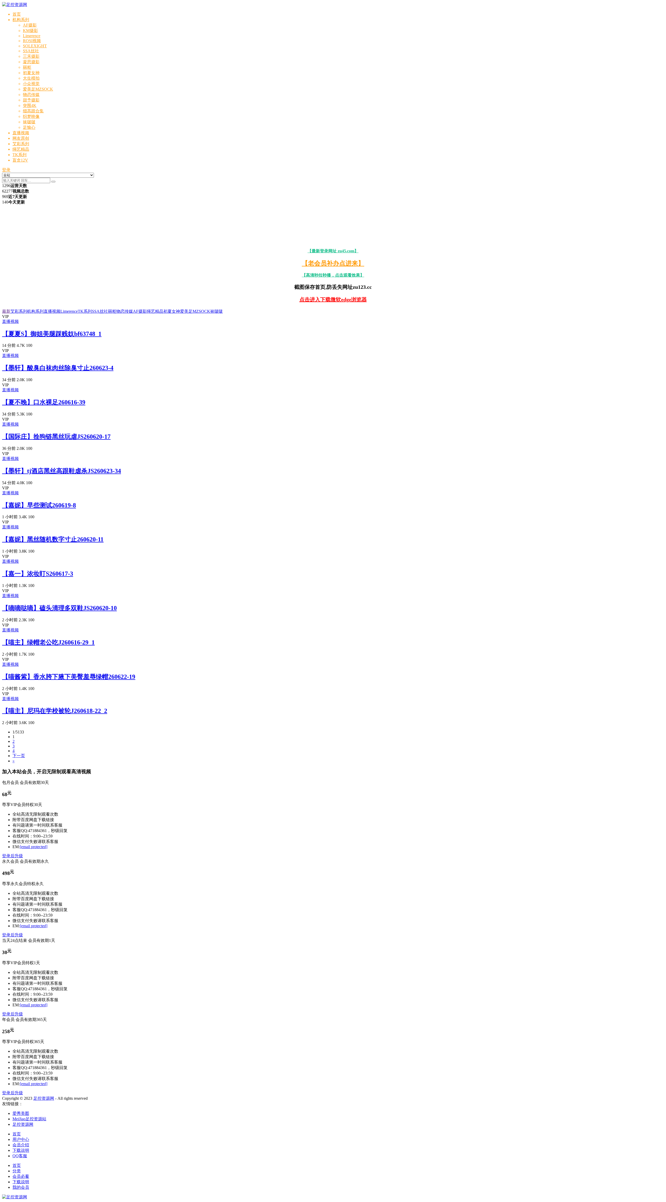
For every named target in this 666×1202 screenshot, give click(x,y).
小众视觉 (31, 83)
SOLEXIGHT (35, 46)
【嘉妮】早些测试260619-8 (39, 505)
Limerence (31, 36)
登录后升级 (12, 856)
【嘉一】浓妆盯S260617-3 (37, 573)
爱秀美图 (20, 1113)
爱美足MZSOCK (38, 89)
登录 (6, 170)
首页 (16, 14)
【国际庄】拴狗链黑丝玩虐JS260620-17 (56, 436)
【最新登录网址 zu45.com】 (333, 251)
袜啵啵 (29, 122)
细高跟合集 (33, 111)
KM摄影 (30, 30)
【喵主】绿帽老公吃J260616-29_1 (48, 642)
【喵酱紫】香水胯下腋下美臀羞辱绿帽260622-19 (68, 676)
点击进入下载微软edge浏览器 (333, 299)
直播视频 (20, 133)
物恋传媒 (31, 94)
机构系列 (20, 19)
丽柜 (27, 67)
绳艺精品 (20, 149)
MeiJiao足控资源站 (29, 1119)
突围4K (29, 105)
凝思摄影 (31, 62)
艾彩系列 (20, 144)
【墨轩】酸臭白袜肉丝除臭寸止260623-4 (57, 368)
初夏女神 (31, 73)
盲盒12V (20, 160)
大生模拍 (31, 78)
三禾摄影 (31, 56)
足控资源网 (43, 1098)
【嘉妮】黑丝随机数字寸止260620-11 (53, 539)
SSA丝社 (31, 51)
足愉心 (29, 127)
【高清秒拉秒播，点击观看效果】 (333, 275)
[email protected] (33, 847)
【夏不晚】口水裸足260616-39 (43, 402)
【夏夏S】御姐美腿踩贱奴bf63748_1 (51, 333)
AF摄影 (30, 25)
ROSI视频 (32, 41)
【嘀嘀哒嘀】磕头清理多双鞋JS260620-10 (59, 608)
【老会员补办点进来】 (333, 263)
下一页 (18, 755)
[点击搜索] (53, 181)
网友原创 (20, 138)
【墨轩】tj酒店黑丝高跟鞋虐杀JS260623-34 (61, 471)
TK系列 (19, 154)
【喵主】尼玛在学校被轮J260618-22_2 (54, 710)
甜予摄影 (31, 100)
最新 (6, 311)
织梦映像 (31, 116)
